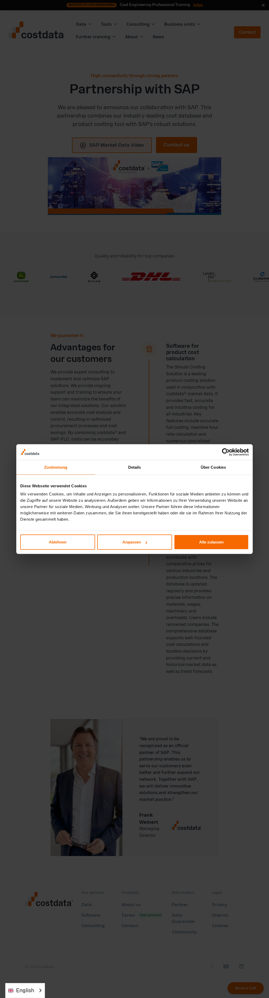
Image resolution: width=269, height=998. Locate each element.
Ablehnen (57, 542)
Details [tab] (134, 467)
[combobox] (25, 990)
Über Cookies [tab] (213, 467)
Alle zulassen (211, 542)
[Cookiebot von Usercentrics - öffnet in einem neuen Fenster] (226, 452)
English (25, 990)
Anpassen (131, 542)
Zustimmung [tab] (56, 467)
